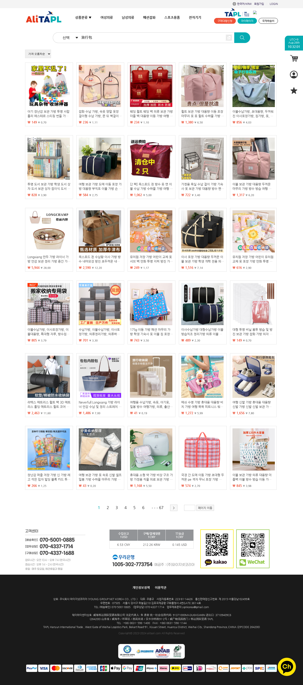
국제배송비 (268, 20)
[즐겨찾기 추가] (294, 90)
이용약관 (160, 587)
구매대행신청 (225, 20)
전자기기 (195, 17)
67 (161, 507)
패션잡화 (149, 17)
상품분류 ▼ (83, 17)
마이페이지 (247, 20)
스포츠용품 (172, 17)
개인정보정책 (141, 587)
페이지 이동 (205, 507)
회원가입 (259, 3)
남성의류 (128, 17)
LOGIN (274, 3)
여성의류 (106, 17)
